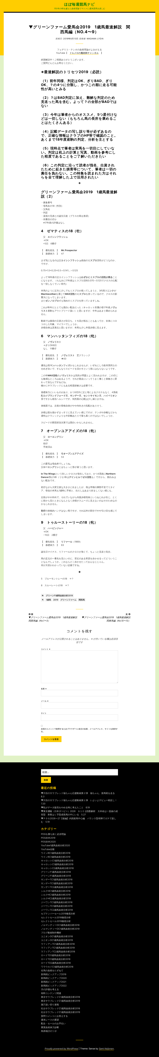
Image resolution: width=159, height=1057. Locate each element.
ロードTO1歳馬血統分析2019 (55, 959)
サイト (44, 713)
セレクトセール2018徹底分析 (56, 917)
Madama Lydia (95, 38)
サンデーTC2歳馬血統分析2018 (57, 887)
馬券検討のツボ (49, 1031)
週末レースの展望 (50, 1019)
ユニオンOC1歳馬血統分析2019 (57, 940)
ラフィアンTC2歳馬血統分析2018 (58, 951)
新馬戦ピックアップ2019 (53, 974)
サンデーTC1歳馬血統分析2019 (56, 883)
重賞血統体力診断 (50, 1027)
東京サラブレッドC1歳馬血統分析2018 (60, 997)
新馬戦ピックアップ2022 (54, 985)
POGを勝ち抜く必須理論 (53, 834)
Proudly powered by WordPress (61, 1048)
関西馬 (82, 599)
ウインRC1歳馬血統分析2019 (55, 857)
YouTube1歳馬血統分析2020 (55, 845)
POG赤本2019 (48, 838)
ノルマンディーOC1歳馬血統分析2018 (60, 925)
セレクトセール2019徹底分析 (56, 921)
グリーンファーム (68, 599)
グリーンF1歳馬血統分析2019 (59, 595)
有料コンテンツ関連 (51, 993)
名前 (44, 689)
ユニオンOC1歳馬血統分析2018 (57, 936)
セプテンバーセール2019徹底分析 (58, 913)
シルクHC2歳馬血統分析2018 (56, 898)
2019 (55, 599)
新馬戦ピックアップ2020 (54, 978)
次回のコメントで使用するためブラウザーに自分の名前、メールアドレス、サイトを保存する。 (79, 730)
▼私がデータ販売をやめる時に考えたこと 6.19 (65, 807)
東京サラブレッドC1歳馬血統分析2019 (60, 1001)
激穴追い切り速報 (50, 1004)
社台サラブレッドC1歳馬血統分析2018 (60, 1008)
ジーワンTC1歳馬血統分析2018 (56, 902)
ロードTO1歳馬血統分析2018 (55, 955)
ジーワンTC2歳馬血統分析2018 (57, 910)
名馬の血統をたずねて (52, 970)
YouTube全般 (48, 849)
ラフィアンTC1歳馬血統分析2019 (58, 947)
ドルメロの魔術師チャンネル (84, 53)
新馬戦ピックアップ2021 (53, 981)
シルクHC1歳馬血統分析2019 (55, 894)
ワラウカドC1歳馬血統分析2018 (57, 966)
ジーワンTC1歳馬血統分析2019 (56, 906)
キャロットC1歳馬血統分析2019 (57, 864)
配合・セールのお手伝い (53, 1023)
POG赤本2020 (48, 841)
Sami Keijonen (106, 1048)
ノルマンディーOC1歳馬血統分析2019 (60, 928)
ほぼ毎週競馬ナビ (79, 4)
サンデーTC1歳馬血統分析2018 (56, 879)
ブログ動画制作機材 (51, 932)
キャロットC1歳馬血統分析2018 (57, 860)
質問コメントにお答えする (54, 1016)
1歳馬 (48, 599)
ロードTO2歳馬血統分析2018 (56, 963)
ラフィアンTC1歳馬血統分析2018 (58, 944)
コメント (46, 649)
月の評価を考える (50, 989)
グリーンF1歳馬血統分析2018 (56, 872)
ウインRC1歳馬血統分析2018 (55, 853)
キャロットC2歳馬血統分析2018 (57, 868)
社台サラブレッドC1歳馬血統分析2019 (60, 1012)
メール (45, 701)
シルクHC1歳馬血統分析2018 (55, 891)
